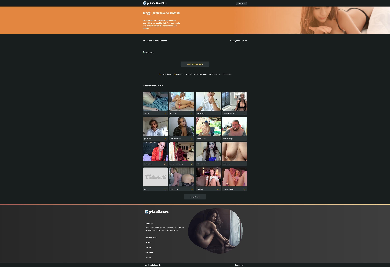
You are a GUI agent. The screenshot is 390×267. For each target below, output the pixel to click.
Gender (240, 3)
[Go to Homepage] (155, 3)
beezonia (157, 265)
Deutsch (148, 257)
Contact (148, 247)
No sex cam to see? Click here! (155, 40)
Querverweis (149, 252)
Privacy (147, 242)
